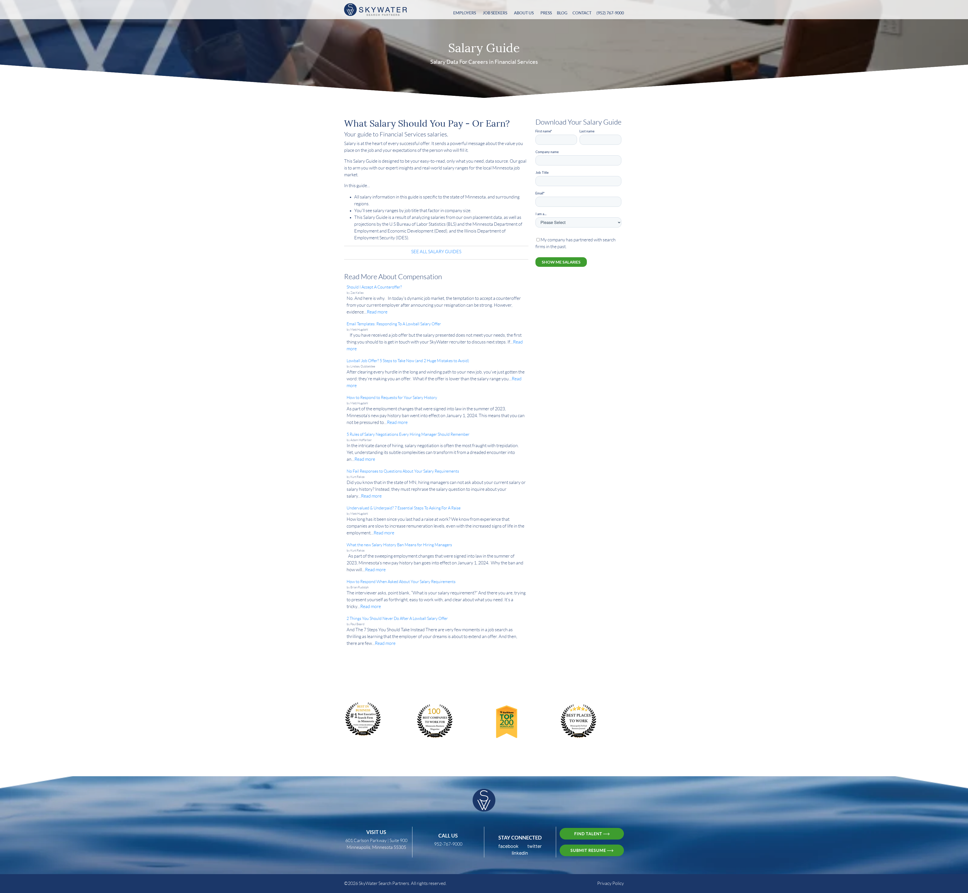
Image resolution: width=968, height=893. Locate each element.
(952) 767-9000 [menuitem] (610, 13)
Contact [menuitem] (581, 13)
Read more (377, 311)
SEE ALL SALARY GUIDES (436, 251)
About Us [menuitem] (524, 13)
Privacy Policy (610, 883)
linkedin (520, 853)
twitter (534, 846)
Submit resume (588, 850)
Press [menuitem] (546, 13)
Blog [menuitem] (562, 13)
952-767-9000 (448, 844)
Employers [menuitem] (464, 13)
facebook (508, 846)
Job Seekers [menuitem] (495, 13)
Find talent (588, 833)
